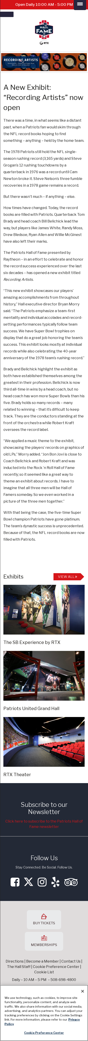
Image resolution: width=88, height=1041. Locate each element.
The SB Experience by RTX (31, 642)
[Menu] (7, 14)
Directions (15, 961)
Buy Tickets (44, 923)
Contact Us (71, 961)
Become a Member (42, 961)
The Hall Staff (18, 967)
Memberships (44, 945)
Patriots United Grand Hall (31, 708)
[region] (44, 1013)
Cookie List (44, 972)
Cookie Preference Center (44, 1033)
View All (66, 577)
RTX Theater (17, 774)
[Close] (83, 991)
